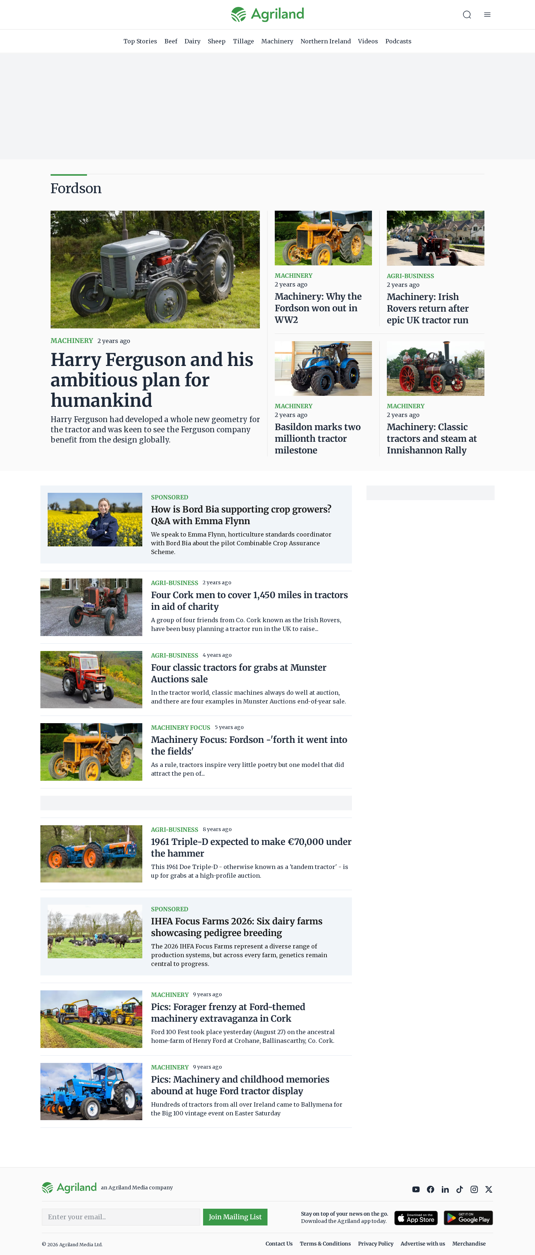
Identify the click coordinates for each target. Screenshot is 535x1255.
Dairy (193, 41)
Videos (368, 41)
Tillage (243, 41)
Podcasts (398, 41)
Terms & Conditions (325, 1243)
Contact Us (279, 1243)
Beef (171, 41)
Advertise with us (423, 1243)
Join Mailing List (235, 1217)
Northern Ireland (326, 41)
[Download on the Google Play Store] (468, 1218)
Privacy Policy (375, 1243)
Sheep (217, 41)
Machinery (277, 41)
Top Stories (140, 41)
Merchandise (469, 1243)
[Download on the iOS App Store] (416, 1218)
